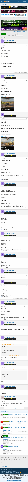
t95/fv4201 (24, 431)
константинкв (9, 397)
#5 (26, 187)
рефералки (3, 37)
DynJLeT (4, 417)
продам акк (22, 417)
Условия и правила (12, 471)
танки (19, 422)
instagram (17, 440)
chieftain (19, 431)
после (21, 35)
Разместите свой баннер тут (20, 17)
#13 (26, 342)
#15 (26, 391)
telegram (13, 450)
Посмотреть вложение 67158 (7, 379)
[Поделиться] (25, 45)
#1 (26, 45)
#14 (26, 367)
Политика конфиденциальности (7, 472)
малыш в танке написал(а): (6, 344)
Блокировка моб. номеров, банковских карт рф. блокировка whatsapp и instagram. (15, 437)
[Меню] (1, 1)
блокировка (6, 441)
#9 (26, 275)
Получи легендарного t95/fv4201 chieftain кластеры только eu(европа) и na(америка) (14, 428)
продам (17, 417)
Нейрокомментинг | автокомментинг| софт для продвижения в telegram (15, 447)
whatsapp (22, 440)
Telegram (8, 450)
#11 (26, 306)
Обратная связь (4, 471)
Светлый (3, 469)
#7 (26, 238)
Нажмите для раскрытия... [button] (14, 355)
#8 (26, 258)
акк (14, 417)
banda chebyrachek (6, 422)
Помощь (17, 472)
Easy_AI (4, 450)
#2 (26, 80)
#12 (26, 327)
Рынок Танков (9, 417)
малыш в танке (5, 35)
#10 (26, 285)
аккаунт (17, 35)
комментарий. (19, 450)
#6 (26, 215)
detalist (4, 440)
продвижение (6, 452)
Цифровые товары (10, 440)
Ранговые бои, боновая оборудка (18, 421)
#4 (26, 158)
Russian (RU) (9, 469)
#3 (26, 118)
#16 (26, 401)
